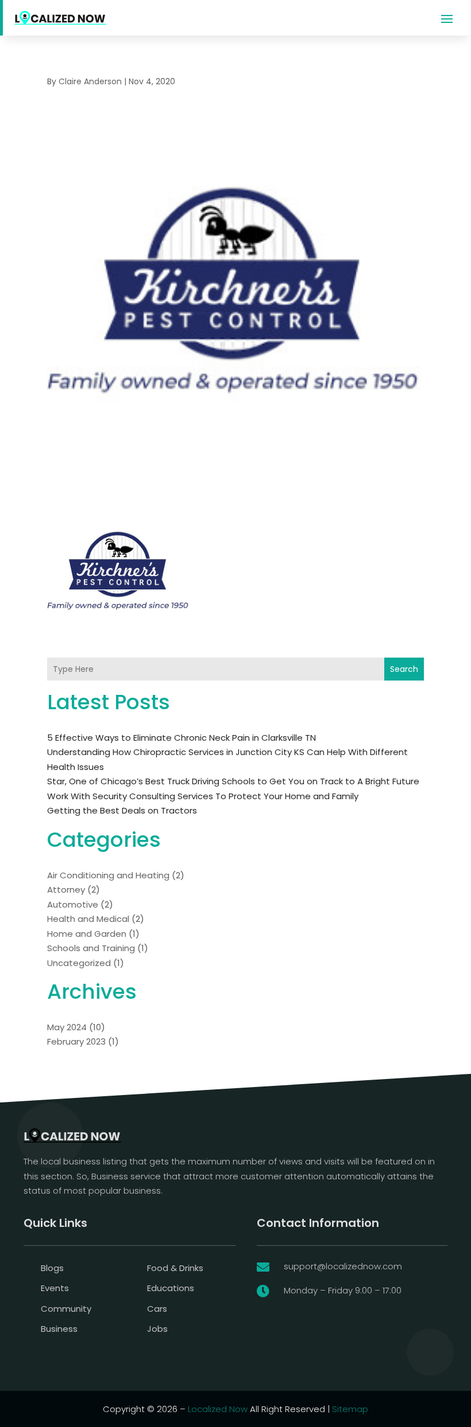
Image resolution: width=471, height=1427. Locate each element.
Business (59, 1329)
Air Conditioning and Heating (108, 875)
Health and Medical (88, 919)
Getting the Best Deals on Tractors (122, 810)
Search (404, 669)
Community (66, 1309)
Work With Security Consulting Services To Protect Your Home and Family (202, 796)
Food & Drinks (175, 1268)
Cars (157, 1309)
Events (55, 1288)
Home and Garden (86, 934)
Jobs (157, 1329)
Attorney (66, 889)
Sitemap (350, 1409)
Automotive (72, 904)
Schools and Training (91, 948)
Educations (170, 1288)
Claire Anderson (90, 81)
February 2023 (76, 1041)
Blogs (52, 1268)
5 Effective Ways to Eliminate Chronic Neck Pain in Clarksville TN (181, 738)
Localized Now (218, 1409)
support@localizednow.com (343, 1266)
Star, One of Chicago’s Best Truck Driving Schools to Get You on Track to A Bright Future (233, 781)
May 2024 (67, 1027)
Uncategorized (79, 963)
